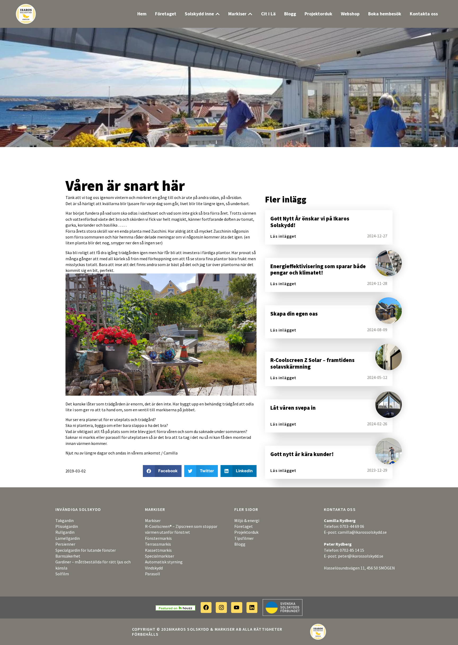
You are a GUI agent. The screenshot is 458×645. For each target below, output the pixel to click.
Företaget (243, 526)
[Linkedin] (252, 607)
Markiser (153, 520)
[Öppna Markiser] (250, 14)
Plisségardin (66, 526)
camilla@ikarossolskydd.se (362, 532)
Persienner (65, 544)
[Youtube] (236, 607)
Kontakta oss (340, 509)
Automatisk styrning (164, 561)
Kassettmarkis (158, 550)
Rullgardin (64, 532)
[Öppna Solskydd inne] (217, 14)
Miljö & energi (246, 520)
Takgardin (64, 520)
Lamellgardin (67, 538)
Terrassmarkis (158, 544)
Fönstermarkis (158, 538)
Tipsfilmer (244, 538)
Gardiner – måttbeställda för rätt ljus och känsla (93, 564)
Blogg (239, 544)
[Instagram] (221, 607)
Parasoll (152, 573)
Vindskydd (154, 568)
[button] (162, 471)
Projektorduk (246, 532)
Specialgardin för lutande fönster (85, 550)
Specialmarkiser (159, 556)
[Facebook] (206, 607)
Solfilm (62, 573)
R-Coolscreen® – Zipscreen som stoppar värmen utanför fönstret (181, 529)
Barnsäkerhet (67, 556)
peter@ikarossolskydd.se (360, 556)
